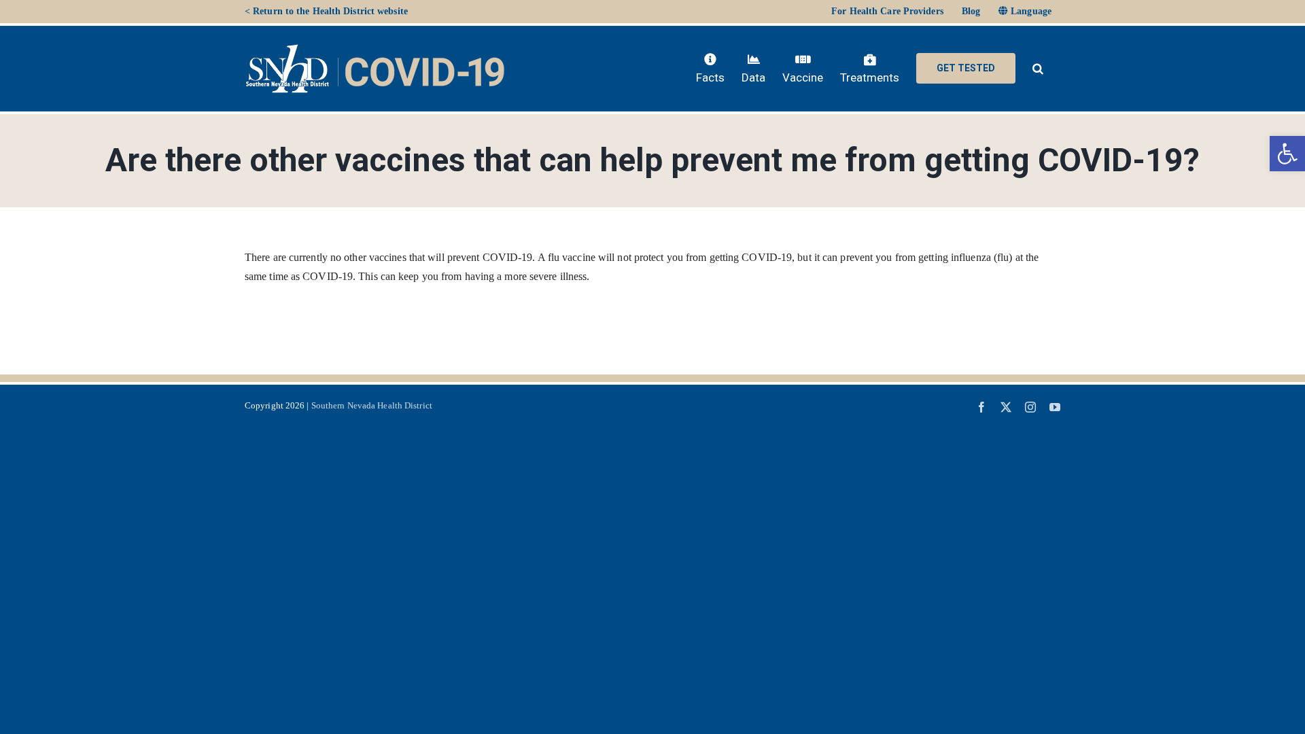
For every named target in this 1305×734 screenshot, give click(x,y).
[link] (1287, 153)
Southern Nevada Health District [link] (371, 405)
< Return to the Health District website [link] (326, 11)
